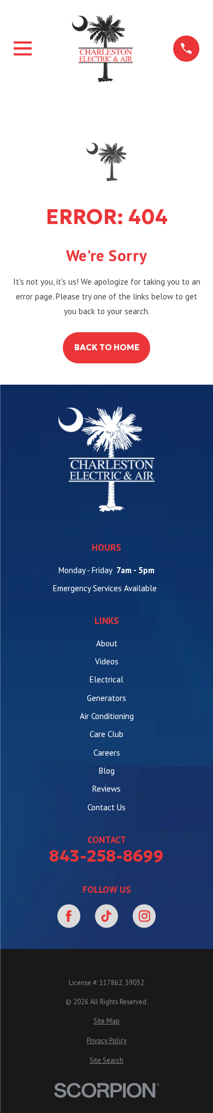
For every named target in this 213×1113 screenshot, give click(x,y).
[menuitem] (106, 1021)
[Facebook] (68, 915)
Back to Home (106, 347)
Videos (107, 661)
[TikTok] (106, 915)
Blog (107, 770)
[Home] (102, 48)
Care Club (106, 734)
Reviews (106, 789)
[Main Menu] (23, 48)
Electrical (106, 679)
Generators (106, 698)
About (106, 643)
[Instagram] (144, 915)
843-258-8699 (106, 856)
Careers (106, 752)
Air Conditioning (107, 716)
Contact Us (106, 807)
